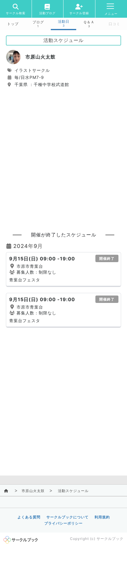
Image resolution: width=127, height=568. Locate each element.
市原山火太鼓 (33, 491)
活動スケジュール (73, 491)
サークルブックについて (67, 517)
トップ (13, 24)
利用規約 (102, 517)
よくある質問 (28, 517)
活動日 (63, 22)
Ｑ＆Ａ (89, 22)
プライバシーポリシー (63, 523)
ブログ (38, 22)
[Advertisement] (63, 156)
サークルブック (110, 538)
